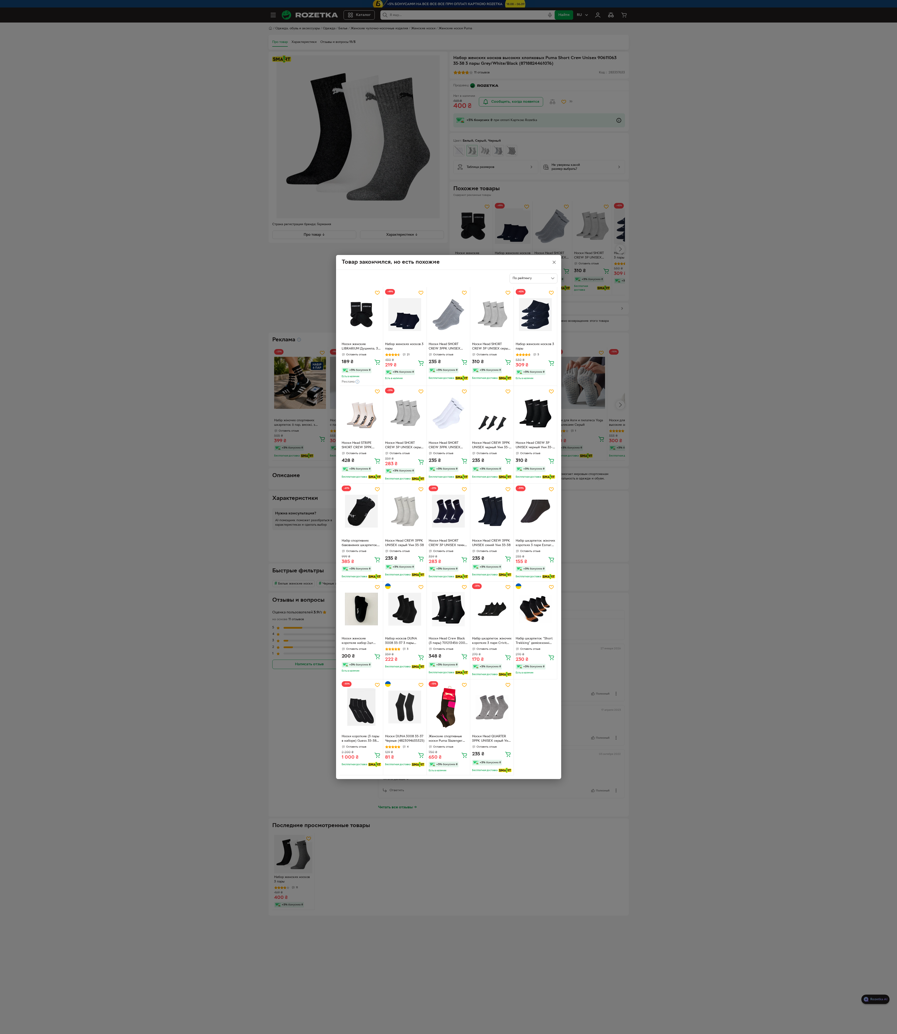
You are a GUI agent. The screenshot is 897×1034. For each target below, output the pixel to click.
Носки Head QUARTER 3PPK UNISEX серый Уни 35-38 (491, 739)
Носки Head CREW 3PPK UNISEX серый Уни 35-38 (404, 543)
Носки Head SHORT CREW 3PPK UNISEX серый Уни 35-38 (444, 347)
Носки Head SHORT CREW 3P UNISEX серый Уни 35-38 (491, 347)
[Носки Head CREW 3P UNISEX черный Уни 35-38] (535, 413)
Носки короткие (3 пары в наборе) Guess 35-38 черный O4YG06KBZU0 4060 (360, 739)
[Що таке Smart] (461, 378)
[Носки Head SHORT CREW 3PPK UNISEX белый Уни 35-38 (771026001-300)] (448, 413)
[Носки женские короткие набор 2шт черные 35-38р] (361, 609)
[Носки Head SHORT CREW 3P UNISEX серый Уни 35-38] (492, 314)
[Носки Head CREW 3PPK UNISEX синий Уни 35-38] (492, 511)
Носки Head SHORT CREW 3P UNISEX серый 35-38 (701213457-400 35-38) (404, 445)
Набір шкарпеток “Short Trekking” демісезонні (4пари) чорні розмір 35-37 (534, 641)
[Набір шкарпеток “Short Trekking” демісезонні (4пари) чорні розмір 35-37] (535, 609)
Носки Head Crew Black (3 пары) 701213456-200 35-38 (447, 641)
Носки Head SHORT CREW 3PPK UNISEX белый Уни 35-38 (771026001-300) (444, 445)
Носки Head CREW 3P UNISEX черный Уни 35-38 (534, 445)
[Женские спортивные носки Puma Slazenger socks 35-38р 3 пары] (448, 707)
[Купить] (377, 362)
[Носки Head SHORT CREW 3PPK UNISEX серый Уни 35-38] (448, 314)
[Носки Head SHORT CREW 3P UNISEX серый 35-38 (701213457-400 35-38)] (405, 413)
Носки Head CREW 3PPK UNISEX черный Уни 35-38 (491, 445)
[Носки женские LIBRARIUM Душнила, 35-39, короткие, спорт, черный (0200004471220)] (361, 314)
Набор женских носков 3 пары (404, 346)
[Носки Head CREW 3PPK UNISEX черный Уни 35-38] (492, 413)
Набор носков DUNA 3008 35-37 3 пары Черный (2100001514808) (404, 641)
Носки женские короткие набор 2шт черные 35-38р (357, 641)
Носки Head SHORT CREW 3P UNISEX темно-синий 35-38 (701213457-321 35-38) (448, 543)
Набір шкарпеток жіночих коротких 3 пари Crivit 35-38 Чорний (491, 641)
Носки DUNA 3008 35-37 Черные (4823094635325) (404, 738)
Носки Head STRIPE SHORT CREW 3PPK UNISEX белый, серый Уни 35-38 (358, 445)
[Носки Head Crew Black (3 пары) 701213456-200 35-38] (448, 609)
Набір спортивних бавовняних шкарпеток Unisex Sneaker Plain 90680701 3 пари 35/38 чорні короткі (359, 543)
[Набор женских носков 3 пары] (405, 314)
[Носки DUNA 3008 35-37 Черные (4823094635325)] (405, 707)
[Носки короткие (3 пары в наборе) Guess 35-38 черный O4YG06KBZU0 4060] (361, 707)
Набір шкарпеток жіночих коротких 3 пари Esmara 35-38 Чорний (535, 543)
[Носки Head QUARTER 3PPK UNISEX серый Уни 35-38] (492, 707)
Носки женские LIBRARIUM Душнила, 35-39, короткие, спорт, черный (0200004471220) (361, 347)
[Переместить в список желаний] (377, 293)
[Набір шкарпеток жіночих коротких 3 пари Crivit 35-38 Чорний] (492, 609)
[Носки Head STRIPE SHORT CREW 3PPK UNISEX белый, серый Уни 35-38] (361, 413)
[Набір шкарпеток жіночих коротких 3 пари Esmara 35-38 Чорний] (535, 511)
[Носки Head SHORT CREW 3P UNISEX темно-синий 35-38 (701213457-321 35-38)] (448, 511)
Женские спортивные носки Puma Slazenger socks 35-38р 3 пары (445, 739)
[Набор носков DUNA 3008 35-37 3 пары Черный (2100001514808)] (405, 609)
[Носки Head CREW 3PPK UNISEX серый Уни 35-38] (405, 511)
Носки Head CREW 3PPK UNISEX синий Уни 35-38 (491, 543)
